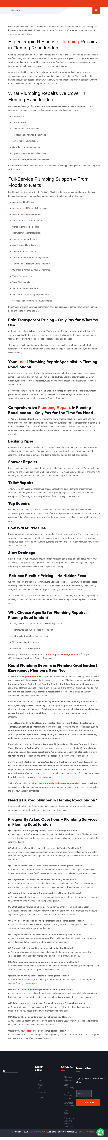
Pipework (17, 153)
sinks (29, 159)
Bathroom (17, 208)
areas (30, 1031)
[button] (100, 1132)
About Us (40, 1086)
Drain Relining (67, 1112)
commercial (33, 989)
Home (40, 1080)
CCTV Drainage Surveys (68, 1095)
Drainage (79, 58)
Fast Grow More (86, 1131)
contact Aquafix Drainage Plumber (62, 654)
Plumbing (69, 41)
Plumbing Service (68, 1078)
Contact (41, 1097)
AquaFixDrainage (38, 1131)
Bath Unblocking (69, 1086)
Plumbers (33, 676)
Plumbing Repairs (54, 407)
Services (42, 1092)
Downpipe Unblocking (69, 1104)
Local (23, 362)
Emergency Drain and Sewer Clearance (69, 1122)
